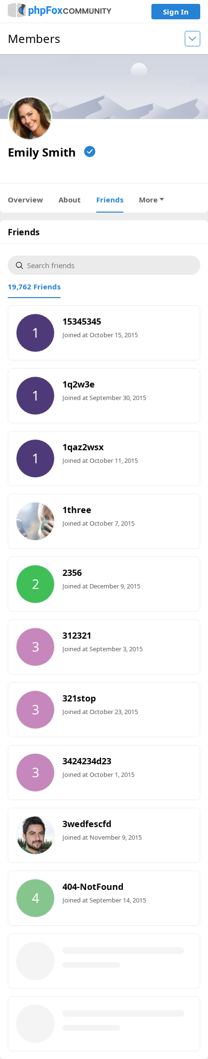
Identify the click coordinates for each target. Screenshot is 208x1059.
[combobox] (109, 265)
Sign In (176, 11)
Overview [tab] (25, 199)
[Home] (59, 11)
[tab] (34, 286)
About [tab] (70, 199)
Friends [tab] (109, 199)
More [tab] (148, 199)
